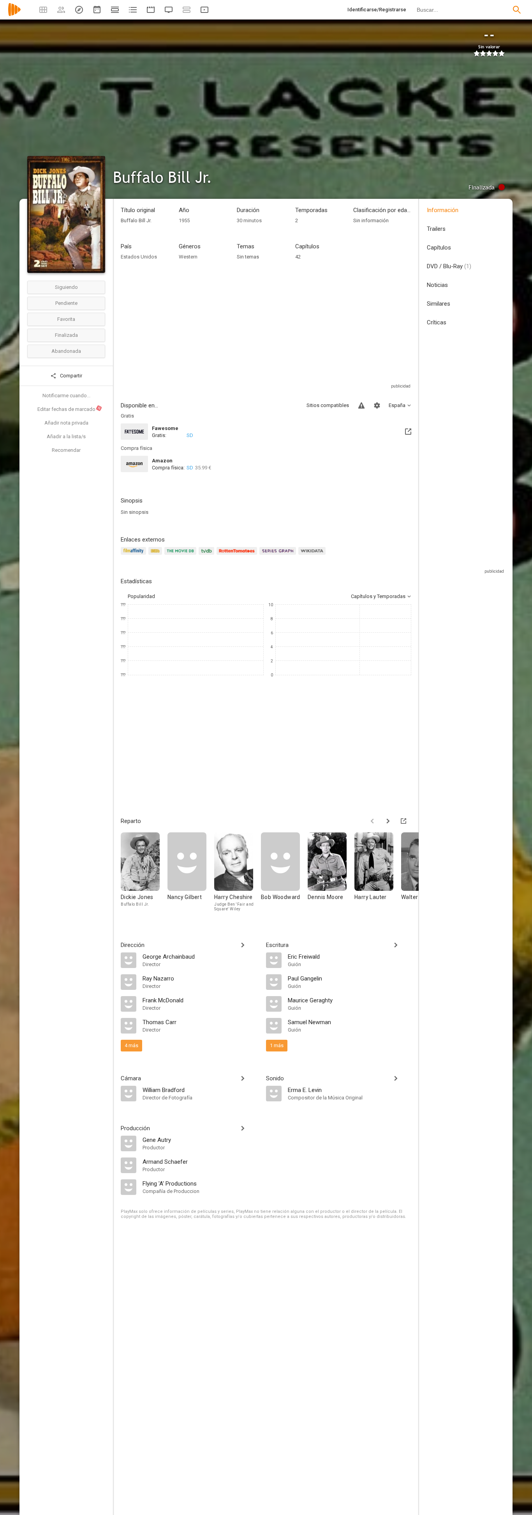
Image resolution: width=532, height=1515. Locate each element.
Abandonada (66, 351)
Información (442, 210)
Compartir (70, 376)
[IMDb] (156, 555)
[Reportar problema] (361, 405)
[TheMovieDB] (181, 555)
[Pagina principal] (14, 15)
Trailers (436, 228)
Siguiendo (66, 287)
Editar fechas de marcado (69, 409)
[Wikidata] (313, 555)
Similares (438, 303)
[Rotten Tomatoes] (238, 555)
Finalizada (66, 335)
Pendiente (66, 303)
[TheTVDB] (208, 555)
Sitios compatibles (328, 405)
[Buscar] (517, 10)
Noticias (437, 284)
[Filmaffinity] (134, 555)
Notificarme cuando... (66, 395)
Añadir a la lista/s (66, 436)
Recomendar (66, 450)
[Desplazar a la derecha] (388, 821)
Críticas (436, 322)
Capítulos (439, 247)
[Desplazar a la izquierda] (372, 821)
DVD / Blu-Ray (449, 266)
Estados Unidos (139, 257)
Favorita (66, 319)
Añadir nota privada (66, 423)
